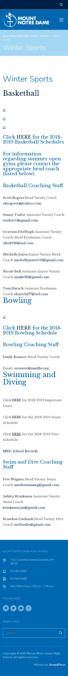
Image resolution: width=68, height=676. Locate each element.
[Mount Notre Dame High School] (28, 20)
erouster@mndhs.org (31, 368)
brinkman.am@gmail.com (24, 507)
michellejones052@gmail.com (38, 260)
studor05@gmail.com (20, 220)
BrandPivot (57, 664)
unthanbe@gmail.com (32, 524)
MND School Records (20, 451)
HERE (23, 137)
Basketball (21, 93)
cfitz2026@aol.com (18, 243)
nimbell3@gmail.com (31, 277)
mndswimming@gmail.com (36, 485)
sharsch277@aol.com (31, 294)
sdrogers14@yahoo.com (22, 203)
